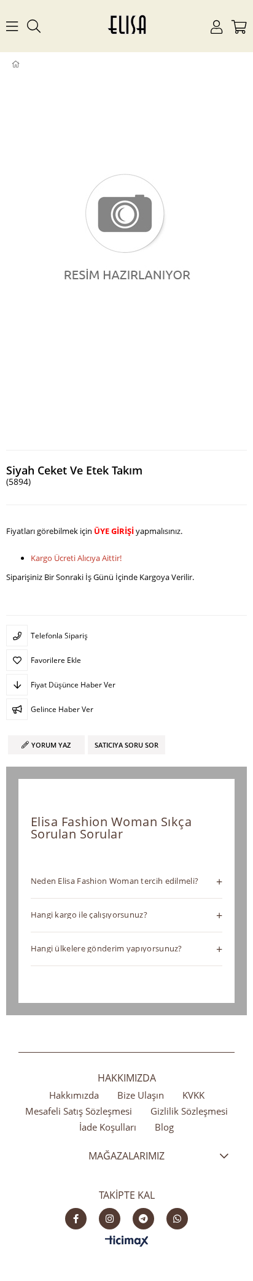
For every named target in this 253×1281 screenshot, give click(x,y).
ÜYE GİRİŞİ (114, 530)
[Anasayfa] (24, 64)
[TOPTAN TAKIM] (35, 64)
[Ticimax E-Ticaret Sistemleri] (127, 1242)
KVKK (193, 1095)
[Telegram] (143, 1218)
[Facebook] (76, 1218)
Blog (164, 1127)
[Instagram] (109, 1218)
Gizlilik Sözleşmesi (189, 1111)
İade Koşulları (107, 1127)
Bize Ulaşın (140, 1095)
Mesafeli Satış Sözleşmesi (78, 1111)
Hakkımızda (74, 1095)
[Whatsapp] (177, 1218)
